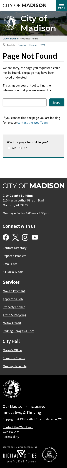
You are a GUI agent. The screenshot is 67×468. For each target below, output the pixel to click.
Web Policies (11, 432)
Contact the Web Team (18, 427)
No (25, 148)
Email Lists (10, 264)
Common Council (14, 358)
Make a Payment (14, 291)
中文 (43, 45)
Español (22, 45)
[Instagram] (25, 237)
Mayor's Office (12, 350)
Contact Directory (14, 248)
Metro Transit (12, 323)
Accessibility (11, 437)
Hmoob (33, 45)
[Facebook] (6, 237)
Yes (14, 148)
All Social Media (13, 272)
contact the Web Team (32, 122)
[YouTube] (35, 237)
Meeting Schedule (14, 366)
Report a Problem (14, 256)
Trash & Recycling (14, 315)
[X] (15, 237)
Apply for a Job (13, 299)
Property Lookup (14, 307)
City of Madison (38, 23)
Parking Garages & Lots (18, 331)
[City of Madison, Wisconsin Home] (12, 389)
